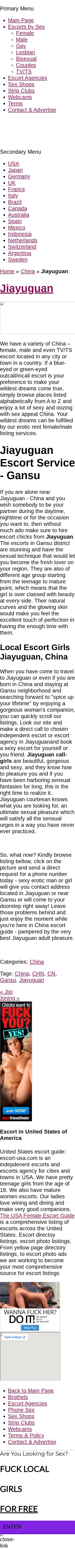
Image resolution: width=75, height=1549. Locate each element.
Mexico (16, 227)
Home (7, 271)
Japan (15, 170)
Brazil (15, 202)
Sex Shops (21, 84)
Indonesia (20, 234)
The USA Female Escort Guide (37, 1215)
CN (51, 973)
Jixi (6, 992)
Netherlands (22, 240)
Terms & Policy (26, 1435)
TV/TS (24, 71)
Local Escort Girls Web (28, 122)
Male (22, 39)
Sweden (18, 259)
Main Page (21, 20)
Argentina (19, 253)
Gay (21, 46)
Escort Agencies (27, 78)
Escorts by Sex (26, 27)
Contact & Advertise (32, 110)
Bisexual (26, 59)
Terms (15, 103)
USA (13, 163)
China (28, 271)
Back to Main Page (31, 1391)
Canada (17, 208)
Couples (26, 65)
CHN (38, 973)
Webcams (20, 97)
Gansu (8, 980)
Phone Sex (21, 1410)
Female (25, 33)
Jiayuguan (26, 288)
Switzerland (22, 247)
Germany (19, 176)
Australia (18, 215)
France (16, 189)
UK (12, 183)
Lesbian (25, 52)
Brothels (18, 1397)
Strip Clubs (21, 91)
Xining (10, 998)
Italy (13, 195)
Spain (15, 221)
